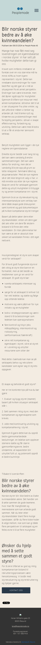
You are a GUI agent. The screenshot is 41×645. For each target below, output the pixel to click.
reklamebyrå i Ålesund (28, 642)
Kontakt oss (16, 590)
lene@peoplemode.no (20, 626)
